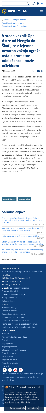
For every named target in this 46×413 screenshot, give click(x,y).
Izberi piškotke (32, 408)
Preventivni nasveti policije (13, 294)
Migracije (6, 366)
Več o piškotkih (26, 402)
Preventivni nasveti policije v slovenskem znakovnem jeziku (34, 3)
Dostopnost (38, 3)
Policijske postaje (9, 307)
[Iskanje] (27, 4)
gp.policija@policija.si (19, 288)
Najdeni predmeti (9, 346)
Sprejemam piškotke (17, 408)
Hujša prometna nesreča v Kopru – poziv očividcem (21, 236)
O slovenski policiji (10, 291)
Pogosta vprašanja (10, 363)
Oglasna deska (8, 301)
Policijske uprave (9, 310)
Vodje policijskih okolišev (13, 317)
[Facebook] (10, 370)
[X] (5, 370)
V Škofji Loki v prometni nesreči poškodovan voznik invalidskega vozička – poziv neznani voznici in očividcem (23, 243)
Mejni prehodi (8, 343)
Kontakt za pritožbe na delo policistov (18, 327)
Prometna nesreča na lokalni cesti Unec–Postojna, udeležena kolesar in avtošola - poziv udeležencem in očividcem (22, 220)
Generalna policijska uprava (14, 314)
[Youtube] (15, 370)
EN (42, 4)
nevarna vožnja (24, 199)
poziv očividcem (9, 199)
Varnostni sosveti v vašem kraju (15, 320)
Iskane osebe (7, 356)
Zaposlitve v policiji (10, 360)
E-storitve (6, 340)
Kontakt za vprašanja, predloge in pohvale (20, 324)
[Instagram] (21, 370)
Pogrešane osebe (9, 353)
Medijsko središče (9, 297)
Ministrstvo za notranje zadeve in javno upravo (22, 271)
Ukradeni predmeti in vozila (14, 350)
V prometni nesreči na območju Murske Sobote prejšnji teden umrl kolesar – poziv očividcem (22, 229)
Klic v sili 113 (7, 333)
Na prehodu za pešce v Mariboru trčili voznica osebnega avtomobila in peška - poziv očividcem (22, 251)
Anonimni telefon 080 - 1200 (14, 337)
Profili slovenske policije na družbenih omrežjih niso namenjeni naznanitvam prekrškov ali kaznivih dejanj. (22, 376)
